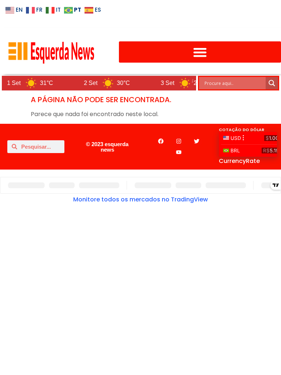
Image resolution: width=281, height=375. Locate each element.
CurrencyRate (239, 161)
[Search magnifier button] (272, 83)
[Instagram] (178, 141)
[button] (200, 52)
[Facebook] (161, 141)
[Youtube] (178, 152)
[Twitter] (196, 141)
